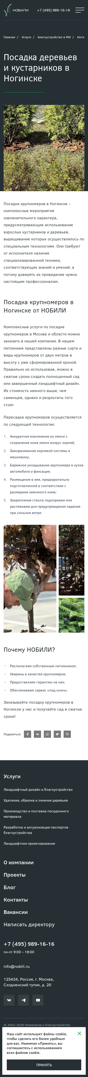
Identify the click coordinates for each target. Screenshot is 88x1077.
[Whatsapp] (47, 734)
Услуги (26, 37)
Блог (10, 887)
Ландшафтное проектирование (29, 843)
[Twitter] (57, 734)
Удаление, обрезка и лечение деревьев (36, 800)
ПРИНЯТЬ (44, 1064)
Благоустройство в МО (54, 37)
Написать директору (29, 924)
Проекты (15, 874)
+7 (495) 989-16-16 (53, 10)
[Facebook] (27, 734)
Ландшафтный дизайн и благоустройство (38, 789)
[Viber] (67, 734)
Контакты (16, 899)
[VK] (37, 734)
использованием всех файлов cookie (34, 1050)
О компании (19, 862)
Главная (9, 37)
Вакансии (16, 911)
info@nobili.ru (17, 966)
